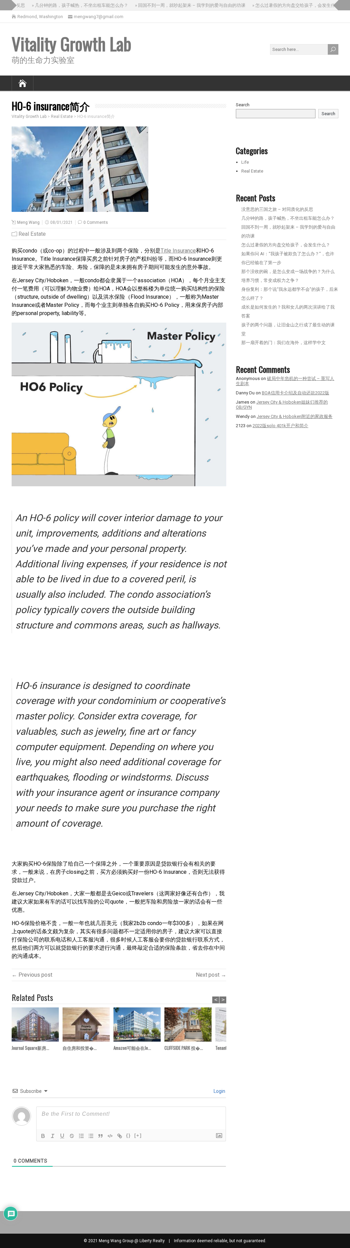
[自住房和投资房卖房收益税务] (88, 1025)
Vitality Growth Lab (71, 43)
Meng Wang (28, 222)
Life (245, 162)
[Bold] (43, 1136)
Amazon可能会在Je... (132, 1047)
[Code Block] (110, 1136)
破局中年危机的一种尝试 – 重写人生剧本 (285, 381)
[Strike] (72, 1136)
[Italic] (52, 1136)
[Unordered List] (91, 1136)
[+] (138, 1135)
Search (243, 104)
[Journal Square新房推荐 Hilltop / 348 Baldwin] (37, 1025)
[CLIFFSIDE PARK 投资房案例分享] (189, 1025)
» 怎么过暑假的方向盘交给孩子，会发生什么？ (290, 5)
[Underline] (62, 1136)
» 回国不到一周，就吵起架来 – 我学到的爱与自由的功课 (182, 5)
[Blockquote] (100, 1136)
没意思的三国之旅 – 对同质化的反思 (277, 209)
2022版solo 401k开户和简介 (280, 425)
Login (219, 1091)
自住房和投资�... (80, 1047)
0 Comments (95, 222)
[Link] (119, 1136)
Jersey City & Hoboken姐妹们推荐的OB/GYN (282, 404)
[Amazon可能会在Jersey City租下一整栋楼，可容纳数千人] (138, 1025)
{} (128, 1135)
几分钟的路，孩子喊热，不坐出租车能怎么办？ (288, 218)
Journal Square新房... (30, 1047)
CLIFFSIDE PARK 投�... (183, 1047)
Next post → (211, 975)
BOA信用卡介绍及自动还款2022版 (295, 392)
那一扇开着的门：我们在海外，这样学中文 (283, 342)
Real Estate (32, 234)
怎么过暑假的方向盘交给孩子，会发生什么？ (285, 244)
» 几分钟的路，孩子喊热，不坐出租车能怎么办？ (72, 5)
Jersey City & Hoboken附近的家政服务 (295, 416)
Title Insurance (178, 250)
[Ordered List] (81, 1136)
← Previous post (32, 975)
